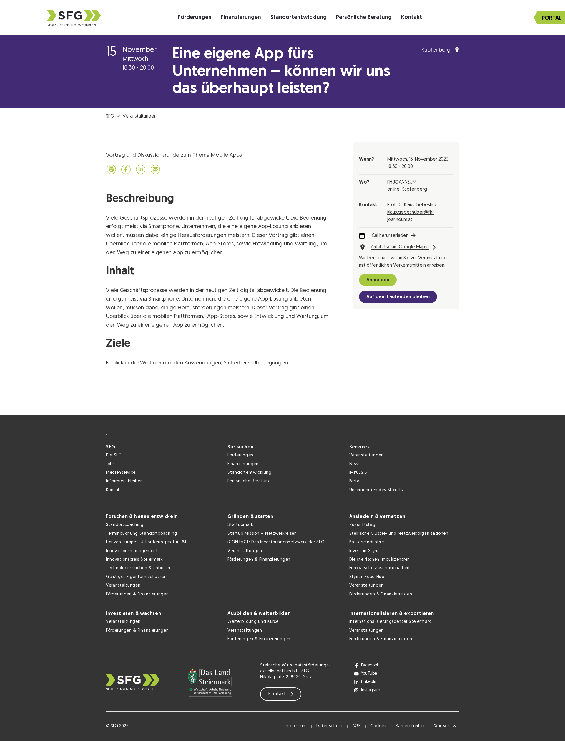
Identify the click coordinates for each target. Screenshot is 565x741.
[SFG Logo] (74, 18)
